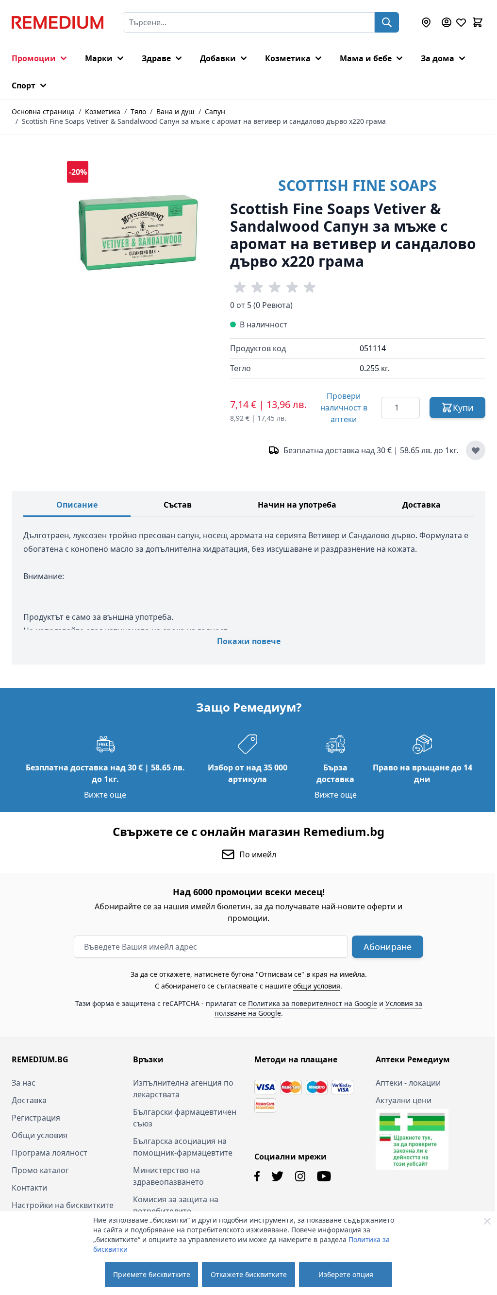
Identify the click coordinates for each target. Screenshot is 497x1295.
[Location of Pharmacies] (426, 22)
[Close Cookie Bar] (487, 1221)
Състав (178, 504)
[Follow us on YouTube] (321, 1176)
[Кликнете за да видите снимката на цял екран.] (139, 233)
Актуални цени (398, 1100)
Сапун (215, 111)
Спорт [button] (23, 85)
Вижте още (104, 794)
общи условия (313, 985)
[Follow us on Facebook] (253, 1176)
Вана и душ (175, 111)
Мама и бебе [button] (366, 58)
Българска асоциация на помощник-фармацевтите (181, 1147)
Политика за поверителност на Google (308, 1003)
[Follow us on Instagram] (297, 1176)
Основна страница (43, 111)
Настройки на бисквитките (63, 1205)
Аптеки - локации (402, 1082)
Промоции (34, 58)
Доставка (421, 504)
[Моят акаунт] (446, 22)
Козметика (102, 111)
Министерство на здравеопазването (166, 1176)
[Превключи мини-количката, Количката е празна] (477, 22)
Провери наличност (343, 408)
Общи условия (39, 1135)
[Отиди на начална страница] (57, 22)
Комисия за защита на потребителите (173, 1205)
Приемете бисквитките (151, 1274)
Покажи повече (249, 641)
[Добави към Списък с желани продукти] (475, 450)
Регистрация (36, 1117)
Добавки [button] (218, 58)
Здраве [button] (156, 58)
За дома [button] (437, 58)
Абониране (384, 947)
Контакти (29, 1187)
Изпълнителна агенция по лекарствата (181, 1088)
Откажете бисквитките (249, 1274)
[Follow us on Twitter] (274, 1176)
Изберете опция (345, 1274)
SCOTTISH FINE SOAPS (357, 185)
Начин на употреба (297, 504)
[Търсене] (387, 22)
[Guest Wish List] (461, 22)
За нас (23, 1082)
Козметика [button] (288, 58)
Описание (77, 504)
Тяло (138, 111)
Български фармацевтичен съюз (182, 1118)
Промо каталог (40, 1170)
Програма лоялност (49, 1152)
